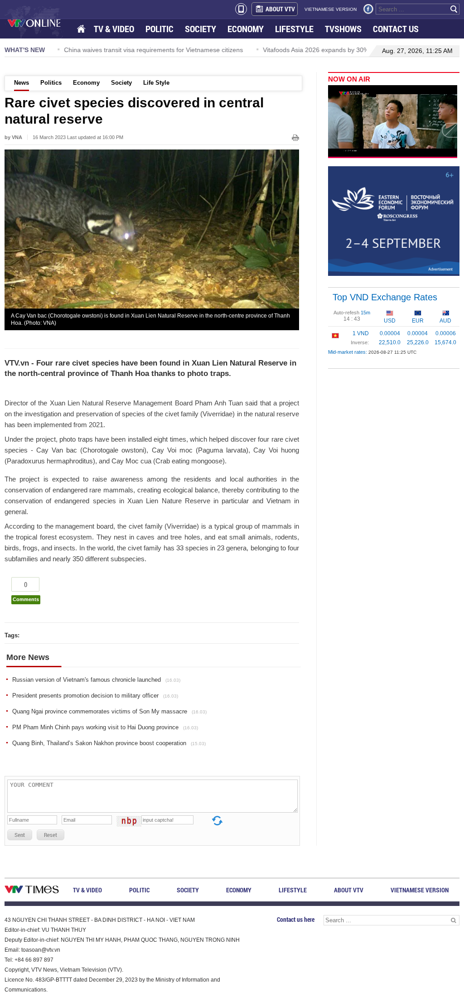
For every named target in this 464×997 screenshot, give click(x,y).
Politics (51, 82)
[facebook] (368, 9)
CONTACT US (396, 29)
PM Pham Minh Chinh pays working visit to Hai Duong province (105, 727)
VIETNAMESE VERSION (330, 9)
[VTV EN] (41, 22)
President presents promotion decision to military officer (95, 695)
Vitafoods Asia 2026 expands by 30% (312, 49)
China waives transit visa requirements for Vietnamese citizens (149, 49)
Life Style (156, 82)
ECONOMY (245, 29)
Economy (86, 82)
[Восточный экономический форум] (393, 220)
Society (121, 82)
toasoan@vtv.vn (40, 950)
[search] (454, 9)
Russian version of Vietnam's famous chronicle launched (96, 679)
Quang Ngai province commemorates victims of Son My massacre (109, 711)
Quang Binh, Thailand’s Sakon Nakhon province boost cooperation (109, 743)
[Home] (82, 29)
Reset (50, 835)
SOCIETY (200, 29)
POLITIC (159, 29)
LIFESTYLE (294, 29)
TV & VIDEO (114, 29)
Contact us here (295, 919)
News (21, 82)
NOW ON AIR (349, 79)
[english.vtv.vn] (32, 891)
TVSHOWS (343, 29)
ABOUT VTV (280, 9)
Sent (19, 835)
